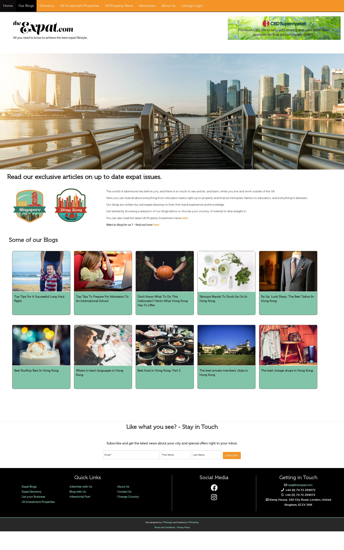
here (185, 218)
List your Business (33, 496)
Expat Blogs (29, 486)
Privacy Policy (183, 527)
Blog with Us (78, 491)
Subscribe (232, 455)
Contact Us (124, 491)
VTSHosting (193, 522)
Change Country (128, 496)
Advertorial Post (80, 496)
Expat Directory (32, 491)
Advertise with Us (81, 486)
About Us (123, 486)
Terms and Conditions (164, 527)
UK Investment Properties (38, 502)
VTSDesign (167, 522)
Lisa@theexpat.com (300, 485)
